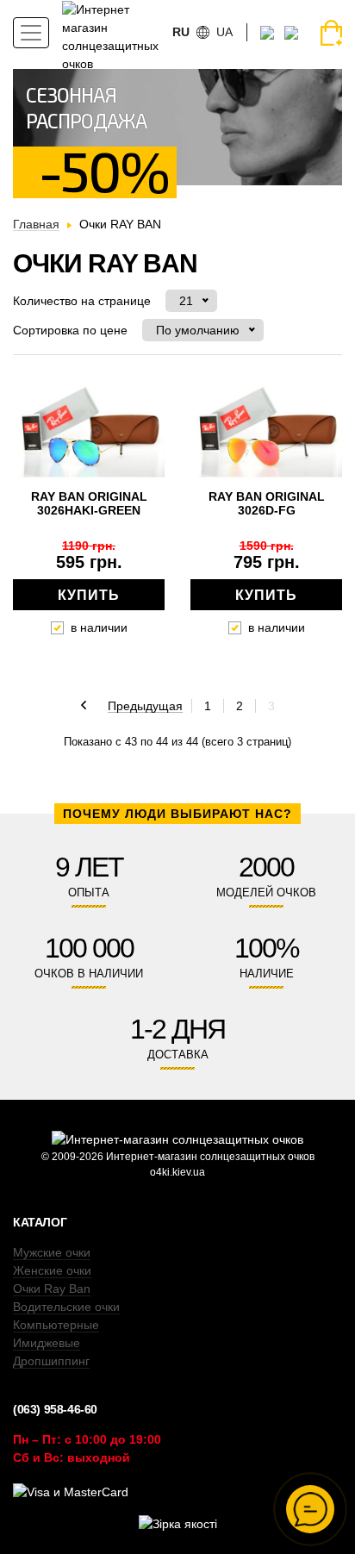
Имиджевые (46, 1343)
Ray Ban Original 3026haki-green (89, 503)
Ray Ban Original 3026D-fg (267, 503)
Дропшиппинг (51, 1361)
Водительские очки (66, 1307)
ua (224, 32)
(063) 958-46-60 (55, 1409)
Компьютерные (56, 1325)
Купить (89, 595)
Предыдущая (145, 707)
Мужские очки (51, 1252)
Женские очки (52, 1270)
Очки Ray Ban (51, 1288)
